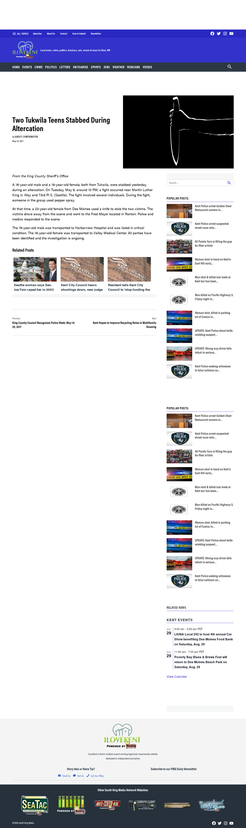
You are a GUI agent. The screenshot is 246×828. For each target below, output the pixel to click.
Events (27, 67)
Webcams (133, 67)
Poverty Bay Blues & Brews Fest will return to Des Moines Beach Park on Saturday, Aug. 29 (200, 662)
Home (16, 67)
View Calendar (177, 676)
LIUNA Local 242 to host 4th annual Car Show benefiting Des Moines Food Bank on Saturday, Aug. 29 (203, 639)
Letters (64, 67)
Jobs (107, 67)
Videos (147, 67)
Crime (38, 67)
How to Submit (79, 33)
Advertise (37, 33)
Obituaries (80, 67)
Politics (51, 67)
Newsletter (96, 33)
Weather (118, 67)
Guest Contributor (26, 136)
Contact (63, 33)
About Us (51, 33)
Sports (96, 67)
